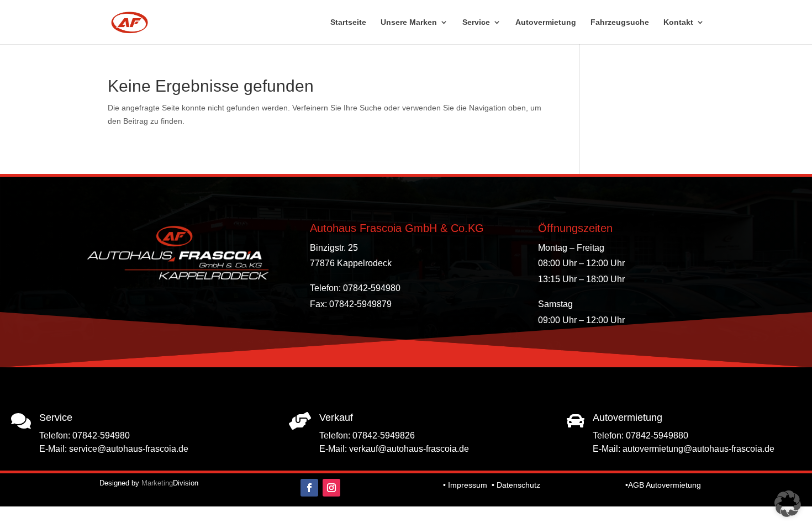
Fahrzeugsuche (619, 22)
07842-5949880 (657, 435)
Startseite (348, 22)
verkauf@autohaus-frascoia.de (409, 448)
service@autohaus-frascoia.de (128, 448)
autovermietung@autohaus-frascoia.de (698, 448)
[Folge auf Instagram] (331, 488)
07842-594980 (101, 435)
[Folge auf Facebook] (309, 488)
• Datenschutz (516, 485)
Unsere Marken (409, 22)
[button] (787, 503)
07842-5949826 (383, 435)
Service (476, 22)
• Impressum (465, 485)
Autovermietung (545, 22)
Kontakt (678, 22)
